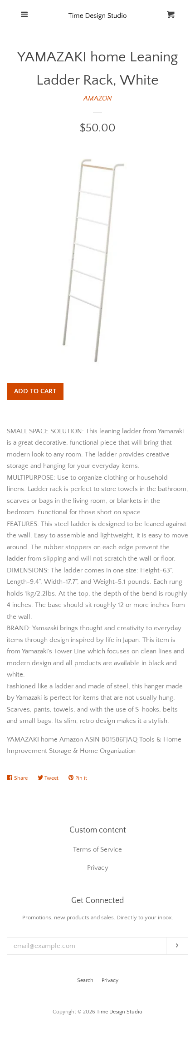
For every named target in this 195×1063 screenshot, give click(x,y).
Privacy (110, 980)
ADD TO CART (35, 391)
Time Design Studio (119, 1012)
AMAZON (97, 98)
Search (85, 980)
